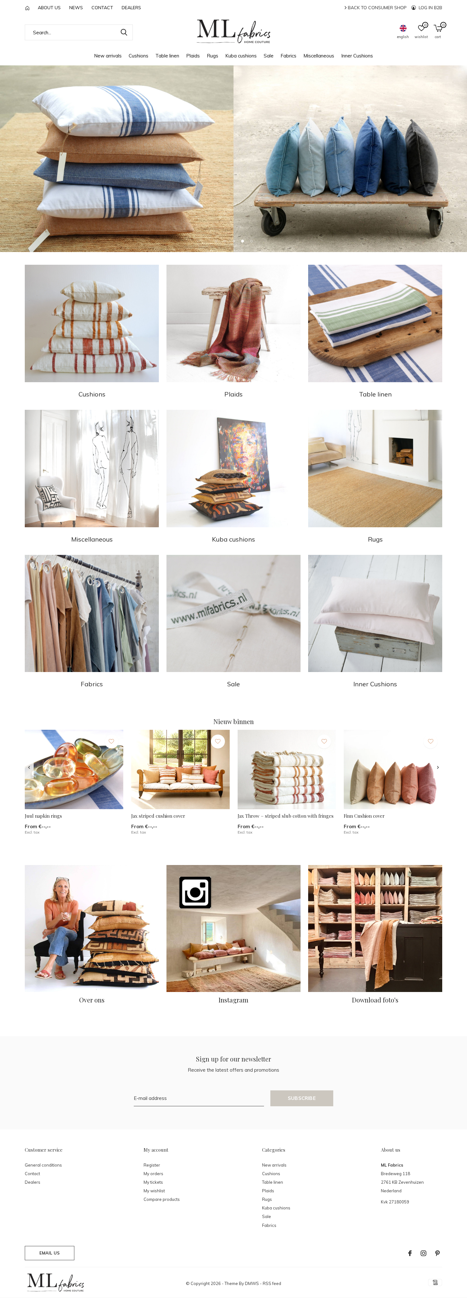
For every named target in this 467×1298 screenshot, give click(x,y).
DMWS (252, 1283)
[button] (215, 240)
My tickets (153, 1182)
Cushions (138, 56)
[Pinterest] (437, 1253)
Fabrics (288, 56)
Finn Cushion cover (364, 816)
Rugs (212, 56)
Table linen (167, 56)
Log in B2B (429, 7)
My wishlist (154, 1190)
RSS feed (272, 1283)
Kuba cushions (241, 56)
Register (152, 1165)
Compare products (162, 1199)
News (76, 7)
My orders (153, 1173)
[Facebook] (410, 1253)
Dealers (131, 7)
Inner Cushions (357, 56)
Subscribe (302, 1098)
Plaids (193, 56)
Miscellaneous (318, 56)
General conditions (43, 1165)
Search (124, 32)
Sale (269, 56)
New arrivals (108, 56)
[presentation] (29, 767)
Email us (49, 1252)
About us (49, 7)
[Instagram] (423, 1253)
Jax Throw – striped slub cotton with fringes (286, 816)
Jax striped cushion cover (158, 816)
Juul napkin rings (43, 816)
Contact (102, 7)
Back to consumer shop (377, 7)
